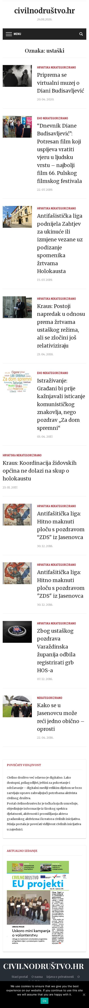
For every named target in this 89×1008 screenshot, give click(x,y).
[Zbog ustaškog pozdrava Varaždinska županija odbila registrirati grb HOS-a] (17, 632)
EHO (39, 118)
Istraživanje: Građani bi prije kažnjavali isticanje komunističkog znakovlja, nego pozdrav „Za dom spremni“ (61, 404)
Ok (44, 1000)
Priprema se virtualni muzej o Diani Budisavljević (60, 83)
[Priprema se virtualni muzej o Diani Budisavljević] (17, 76)
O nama (37, 977)
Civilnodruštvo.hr (44, 11)
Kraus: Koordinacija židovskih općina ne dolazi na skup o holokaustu (40, 471)
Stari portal (20, 977)
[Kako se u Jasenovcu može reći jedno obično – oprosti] (17, 706)
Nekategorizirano (63, 67)
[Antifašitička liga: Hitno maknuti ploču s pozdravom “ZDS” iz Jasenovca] (17, 514)
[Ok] (84, 995)
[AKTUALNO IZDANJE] (38, 904)
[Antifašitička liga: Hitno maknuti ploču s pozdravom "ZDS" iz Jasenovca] (17, 573)
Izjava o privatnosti (60, 977)
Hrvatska (43, 67)
